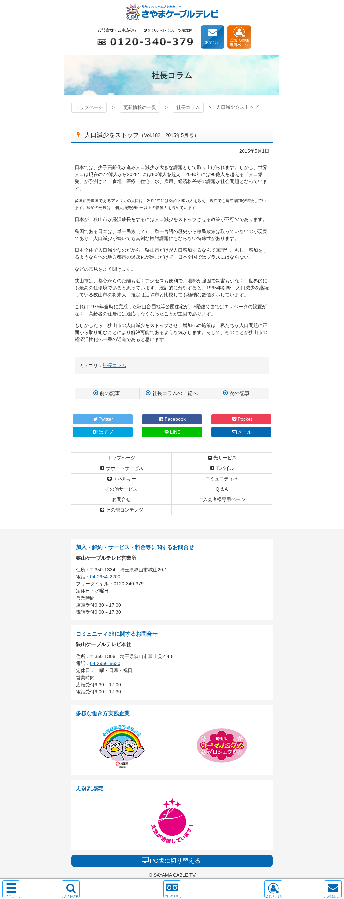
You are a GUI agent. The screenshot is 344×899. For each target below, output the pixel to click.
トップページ (89, 107)
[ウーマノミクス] (222, 767)
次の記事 (239, 393)
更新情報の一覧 (139, 107)
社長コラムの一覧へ (175, 393)
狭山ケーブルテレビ (172, 11)
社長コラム (188, 107)
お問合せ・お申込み (212, 37)
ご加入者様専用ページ (239, 37)
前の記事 (110, 393)
